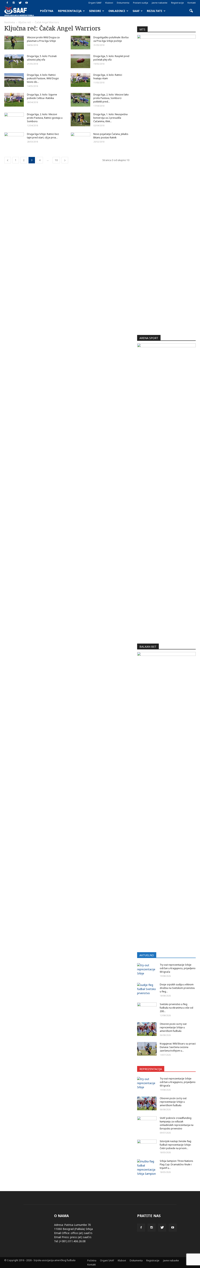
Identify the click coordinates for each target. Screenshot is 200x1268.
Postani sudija (140, 2)
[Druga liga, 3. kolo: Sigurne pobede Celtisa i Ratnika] (14, 100)
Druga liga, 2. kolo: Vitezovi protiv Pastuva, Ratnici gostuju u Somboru (44, 118)
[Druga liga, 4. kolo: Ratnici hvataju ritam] (80, 80)
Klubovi (109, 2)
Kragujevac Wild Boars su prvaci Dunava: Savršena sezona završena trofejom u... (178, 1047)
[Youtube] (26, 2)
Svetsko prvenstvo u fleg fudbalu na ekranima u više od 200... (176, 1008)
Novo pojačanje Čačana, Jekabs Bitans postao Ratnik (110, 135)
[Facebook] (7, 2)
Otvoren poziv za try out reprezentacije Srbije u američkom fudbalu (173, 1027)
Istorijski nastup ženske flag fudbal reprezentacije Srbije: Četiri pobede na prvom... (175, 1145)
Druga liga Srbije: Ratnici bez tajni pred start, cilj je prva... (43, 135)
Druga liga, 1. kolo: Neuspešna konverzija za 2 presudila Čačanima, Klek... (110, 118)
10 (56, 160)
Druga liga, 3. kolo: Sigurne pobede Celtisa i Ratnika (42, 96)
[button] (191, 11)
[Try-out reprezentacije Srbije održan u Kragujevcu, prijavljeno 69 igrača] (147, 970)
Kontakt (192, 2)
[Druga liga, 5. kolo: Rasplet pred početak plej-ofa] (80, 61)
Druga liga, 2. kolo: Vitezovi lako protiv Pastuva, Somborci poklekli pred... (111, 98)
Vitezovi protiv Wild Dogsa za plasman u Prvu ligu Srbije (43, 39)
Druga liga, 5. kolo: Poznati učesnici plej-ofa (42, 57)
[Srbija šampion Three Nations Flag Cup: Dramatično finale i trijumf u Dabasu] (147, 1167)
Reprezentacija (70, 11)
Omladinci (116, 11)
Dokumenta (123, 2)
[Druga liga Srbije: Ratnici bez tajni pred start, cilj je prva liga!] (14, 139)
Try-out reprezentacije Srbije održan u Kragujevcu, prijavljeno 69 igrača (178, 968)
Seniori (95, 11)
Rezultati (154, 11)
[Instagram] (14, 2)
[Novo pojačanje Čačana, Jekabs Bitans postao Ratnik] (80, 139)
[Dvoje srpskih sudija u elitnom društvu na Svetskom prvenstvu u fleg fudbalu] (147, 989)
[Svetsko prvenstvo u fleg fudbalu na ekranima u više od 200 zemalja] (147, 1009)
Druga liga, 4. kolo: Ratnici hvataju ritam (107, 76)
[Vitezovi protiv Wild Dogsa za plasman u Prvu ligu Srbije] (14, 42)
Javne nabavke (159, 2)
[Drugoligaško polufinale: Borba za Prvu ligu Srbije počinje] (80, 42)
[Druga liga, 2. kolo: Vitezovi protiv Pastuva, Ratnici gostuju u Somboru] (14, 119)
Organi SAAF (95, 2)
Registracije (177, 2)
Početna (46, 11)
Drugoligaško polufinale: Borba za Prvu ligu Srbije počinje (111, 39)
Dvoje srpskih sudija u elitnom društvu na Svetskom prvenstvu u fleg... (177, 988)
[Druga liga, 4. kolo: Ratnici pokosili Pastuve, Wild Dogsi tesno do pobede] (14, 80)
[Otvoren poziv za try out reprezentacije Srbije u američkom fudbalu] (147, 1029)
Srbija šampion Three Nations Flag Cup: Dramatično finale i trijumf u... (176, 1164)
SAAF (136, 11)
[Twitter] (20, 2)
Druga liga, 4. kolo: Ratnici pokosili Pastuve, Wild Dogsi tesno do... (43, 78)
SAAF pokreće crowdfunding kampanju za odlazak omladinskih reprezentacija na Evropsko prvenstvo (176, 1123)
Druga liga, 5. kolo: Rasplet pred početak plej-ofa (111, 57)
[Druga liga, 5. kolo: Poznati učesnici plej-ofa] (14, 61)
